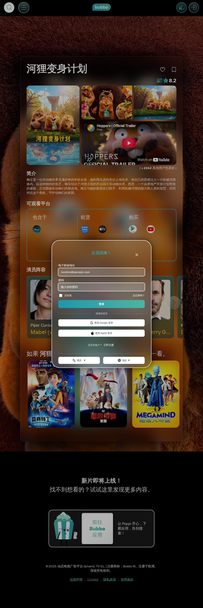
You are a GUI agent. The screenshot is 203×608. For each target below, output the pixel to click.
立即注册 (108, 344)
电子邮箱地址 (66, 265)
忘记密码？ (139, 295)
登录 (101, 304)
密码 (61, 280)
